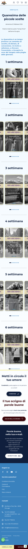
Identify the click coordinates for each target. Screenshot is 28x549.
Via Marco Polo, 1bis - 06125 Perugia (13, 507)
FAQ (3, 489)
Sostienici (21, 547)
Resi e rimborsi (6, 492)
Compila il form (7, 547)
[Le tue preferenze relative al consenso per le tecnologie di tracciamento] (25, 546)
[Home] (4, 2)
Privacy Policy (16, 535)
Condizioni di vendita (8, 481)
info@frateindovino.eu (12, 528)
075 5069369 (11, 512)
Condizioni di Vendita (6, 535)
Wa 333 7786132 (10, 520)
